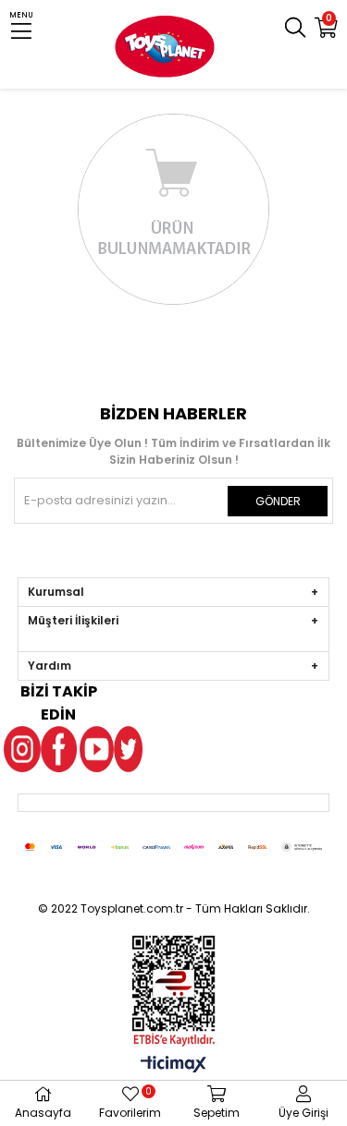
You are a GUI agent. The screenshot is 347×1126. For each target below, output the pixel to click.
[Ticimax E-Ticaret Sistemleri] (173, 1065)
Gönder (278, 501)
